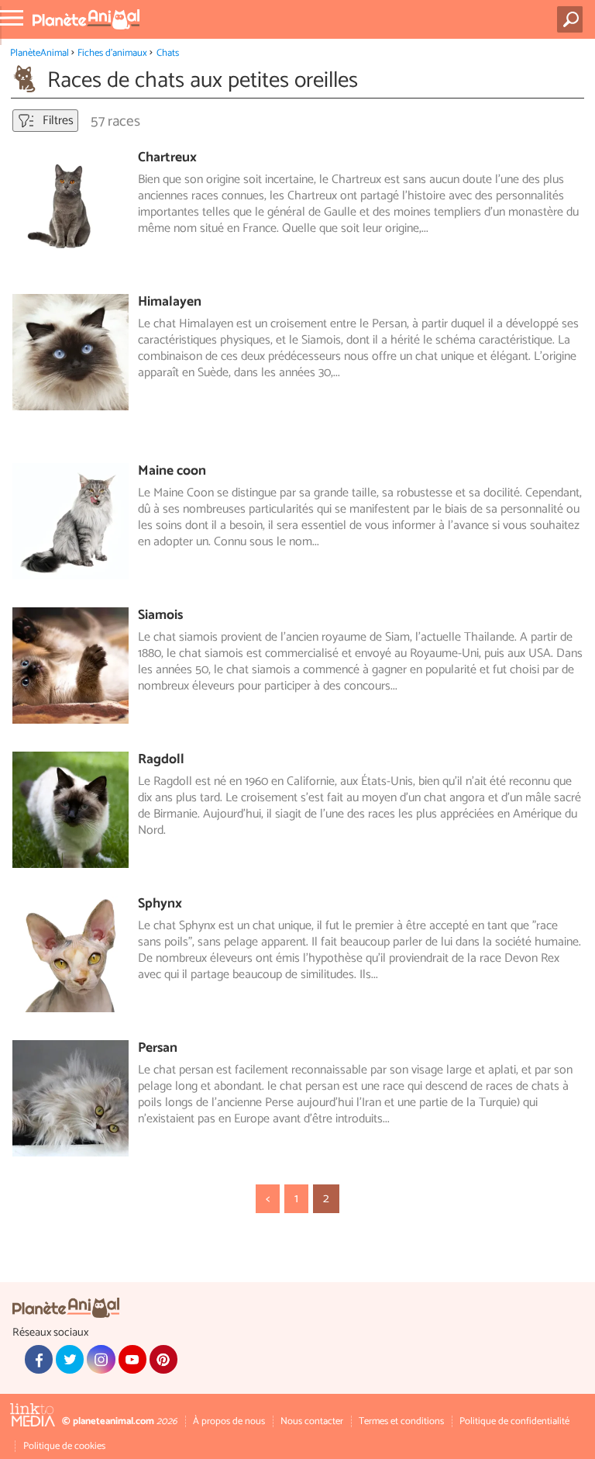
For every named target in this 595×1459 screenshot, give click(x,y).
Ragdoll (161, 760)
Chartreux (167, 158)
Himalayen (169, 302)
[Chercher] (573, 19)
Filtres (57, 120)
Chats (167, 53)
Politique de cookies (64, 1446)
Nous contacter (311, 1421)
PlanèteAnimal (39, 53)
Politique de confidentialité (514, 1421)
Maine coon (172, 471)
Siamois (160, 615)
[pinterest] (163, 1359)
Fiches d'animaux (112, 53)
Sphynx (160, 904)
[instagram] (101, 1359)
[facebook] (39, 1359)
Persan (157, 1048)
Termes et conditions (401, 1421)
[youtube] (132, 1359)
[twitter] (70, 1359)
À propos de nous (229, 1421)
